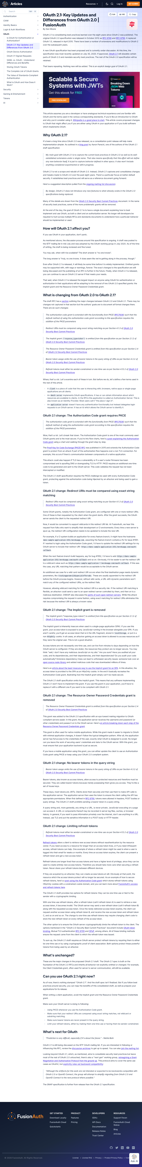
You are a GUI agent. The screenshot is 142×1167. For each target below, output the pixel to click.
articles (117, 1134)
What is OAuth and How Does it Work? (21, 83)
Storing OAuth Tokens (17, 67)
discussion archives (81, 1048)
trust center (98, 1135)
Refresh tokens (50, 842)
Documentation (99, 1126)
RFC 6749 (106, 38)
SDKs (94, 1118)
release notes (99, 1131)
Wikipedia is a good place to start (88, 120)
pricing (74, 1122)
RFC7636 (119, 315)
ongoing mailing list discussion (100, 184)
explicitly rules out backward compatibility (83, 1064)
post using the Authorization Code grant (83, 880)
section (65, 301)
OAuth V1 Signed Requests (19, 56)
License (76, 1158)
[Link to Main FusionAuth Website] (5, 4)
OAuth (6, 34)
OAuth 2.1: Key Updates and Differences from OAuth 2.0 (20, 46)
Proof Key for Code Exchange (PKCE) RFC (66, 447)
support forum (120, 1118)
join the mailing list (130, 1048)
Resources (91, 4)
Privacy (98, 1158)
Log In (119, 4)
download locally (58, 1118)
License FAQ (87, 1158)
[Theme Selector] (107, 4)
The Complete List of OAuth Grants (23, 71)
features (75, 1118)
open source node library (54, 662)
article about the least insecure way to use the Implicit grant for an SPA (85, 668)
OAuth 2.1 (113, 54)
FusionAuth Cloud (58, 1122)
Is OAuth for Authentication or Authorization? (20, 39)
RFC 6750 (120, 38)
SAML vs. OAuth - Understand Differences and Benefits (21, 61)
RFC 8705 (80, 931)
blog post (83, 144)
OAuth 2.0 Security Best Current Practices (98, 201)
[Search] (112, 4)
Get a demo (133, 4)
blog (116, 1129)
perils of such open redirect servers (104, 595)
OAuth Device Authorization (19, 51)
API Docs (96, 1122)
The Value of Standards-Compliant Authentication (22, 76)
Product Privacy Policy (114, 1158)
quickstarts (55, 1126)
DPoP (91, 931)
